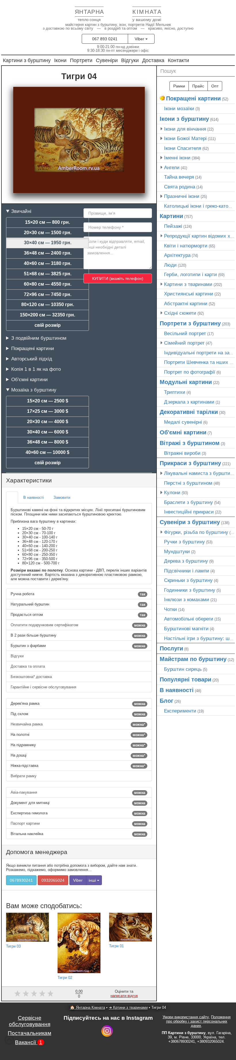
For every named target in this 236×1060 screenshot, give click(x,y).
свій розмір (48, 325)
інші (93, 880)
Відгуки (130, 60)
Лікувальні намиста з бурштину (199, 473)
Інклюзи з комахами (186, 599)
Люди (170, 265)
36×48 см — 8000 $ (47, 442)
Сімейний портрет (184, 343)
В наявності (177, 690)
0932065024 (52, 880)
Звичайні (21, 211)
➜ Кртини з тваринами (128, 1007)
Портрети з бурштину (190, 323)
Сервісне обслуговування (29, 1021)
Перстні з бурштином (188, 483)
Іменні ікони (177, 158)
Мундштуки (177, 551)
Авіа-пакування (78, 792)
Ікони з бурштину (184, 119)
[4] (42, 993)
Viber (140, 39)
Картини (171, 216)
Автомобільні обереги (188, 619)
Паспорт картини (78, 823)
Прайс (198, 86)
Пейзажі (173, 226)
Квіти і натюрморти (186, 246)
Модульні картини (186, 382)
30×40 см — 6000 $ (47, 431)
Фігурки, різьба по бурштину (196, 532)
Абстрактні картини (186, 303)
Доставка (153, 60)
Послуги (171, 648)
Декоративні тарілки (189, 412)
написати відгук (124, 996)
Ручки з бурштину (184, 542)
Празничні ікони (181, 196)
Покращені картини (32, 348)
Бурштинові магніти (186, 628)
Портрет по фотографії (189, 372)
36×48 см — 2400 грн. (47, 253)
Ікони (60, 60)
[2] (26, 993)
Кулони (172, 492)
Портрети (81, 60)
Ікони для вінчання (185, 129)
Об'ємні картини (29, 379)
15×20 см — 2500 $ (47, 400)
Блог (166, 701)
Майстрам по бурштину (193, 659)
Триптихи (174, 392)
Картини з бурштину (27, 60)
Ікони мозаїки (179, 108)
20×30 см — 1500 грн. (47, 232)
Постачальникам (29, 1033)
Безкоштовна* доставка (32, 677)
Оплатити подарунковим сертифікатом (78, 625)
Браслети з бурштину (188, 502)
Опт (214, 86)
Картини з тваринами (188, 284)
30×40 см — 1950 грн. (47, 242)
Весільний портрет (185, 333)
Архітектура (177, 255)
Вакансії (28, 1042)
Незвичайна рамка (78, 724)
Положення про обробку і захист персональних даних (198, 1021)
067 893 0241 (104, 39)
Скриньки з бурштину (188, 580)
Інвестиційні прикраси (189, 512)
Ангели (172, 167)
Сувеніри (107, 60)
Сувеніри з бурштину (190, 522)
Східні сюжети (180, 313)
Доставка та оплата (28, 666)
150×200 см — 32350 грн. (47, 314)
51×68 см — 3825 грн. (47, 273)
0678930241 (21, 880)
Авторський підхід (31, 359)
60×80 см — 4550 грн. (47, 284)
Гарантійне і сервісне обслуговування (44, 687)
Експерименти (180, 711)
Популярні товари (185, 679)
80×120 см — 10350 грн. (47, 304)
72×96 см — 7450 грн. (47, 294)
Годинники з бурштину (189, 590)
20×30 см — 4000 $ (47, 421)
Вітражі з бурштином (190, 443)
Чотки (170, 609)
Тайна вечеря (179, 177)
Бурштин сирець (183, 669)
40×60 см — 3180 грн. (47, 263)
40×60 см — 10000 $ (47, 452)
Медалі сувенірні (183, 422)
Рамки (179, 86)
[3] (34, 993)
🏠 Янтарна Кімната (87, 1007)
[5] (50, 993)
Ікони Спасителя (182, 148)
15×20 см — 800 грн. (47, 222)
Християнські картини (188, 294)
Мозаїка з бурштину (33, 390)
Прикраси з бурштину (190, 463)
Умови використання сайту (186, 1017)
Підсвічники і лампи (186, 571)
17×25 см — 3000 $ (47, 411)
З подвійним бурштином (38, 338)
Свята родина (179, 187)
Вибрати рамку (24, 776)
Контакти (178, 60)
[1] (17, 993)
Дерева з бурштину (186, 561)
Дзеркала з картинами (189, 402)
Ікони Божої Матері (185, 138)
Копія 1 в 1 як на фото (36, 369)
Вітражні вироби (182, 453)
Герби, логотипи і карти (190, 274)
